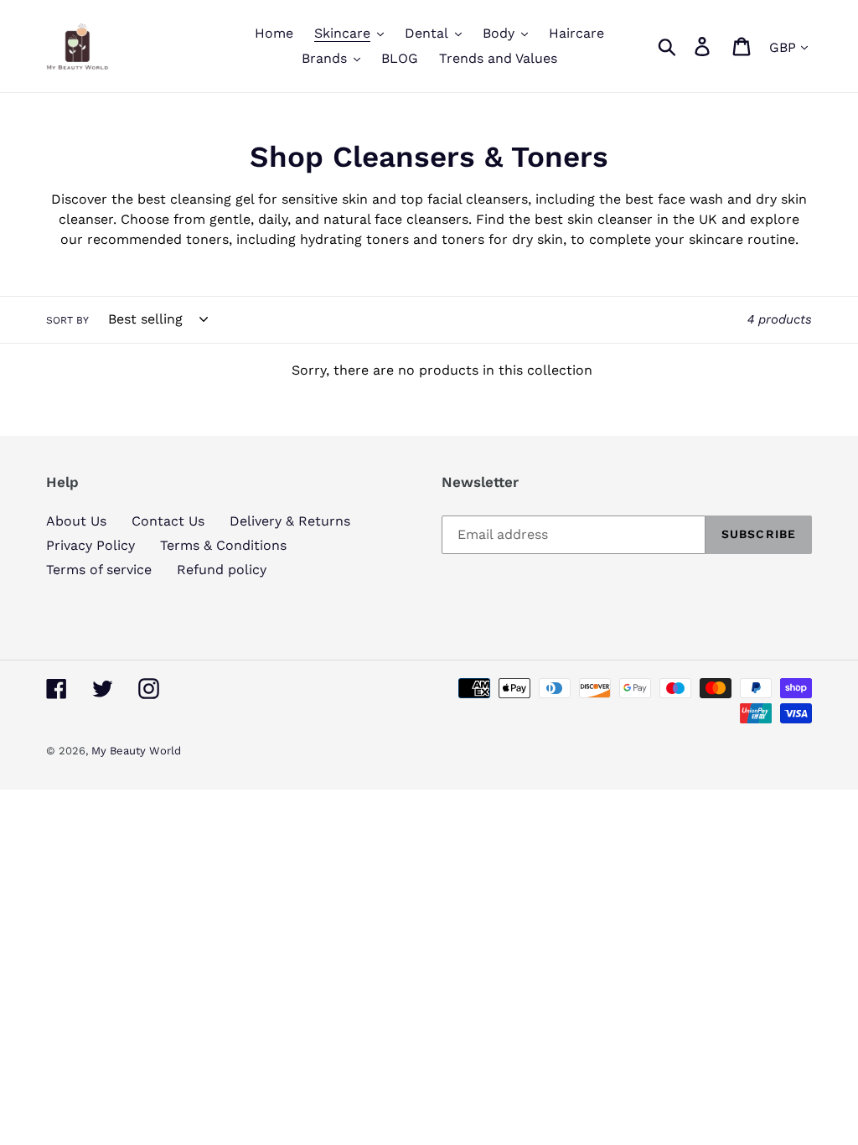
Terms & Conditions (223, 545)
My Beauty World (136, 750)
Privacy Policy (90, 545)
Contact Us (168, 521)
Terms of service (99, 570)
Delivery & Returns (290, 521)
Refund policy (221, 570)
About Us (76, 521)
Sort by (67, 320)
